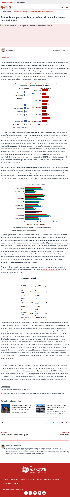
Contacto (6, 479)
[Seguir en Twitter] (30, 493)
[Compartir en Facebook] (49, 422)
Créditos (39, 479)
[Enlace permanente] (66, 422)
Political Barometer (48, 270)
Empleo (16, 483)
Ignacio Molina (10, 50)
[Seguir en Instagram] (35, 493)
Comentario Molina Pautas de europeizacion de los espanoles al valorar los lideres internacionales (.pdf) (33, 393)
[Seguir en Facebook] (26, 493)
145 (55, 270)
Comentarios (8, 11)
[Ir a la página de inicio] (7, 7)
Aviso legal (14, 479)
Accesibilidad (7, 483)
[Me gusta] (3, 422)
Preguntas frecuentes (51, 479)
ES (34, 7)
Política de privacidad (28, 479)
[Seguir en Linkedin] (39, 493)
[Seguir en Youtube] (44, 493)
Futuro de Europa (6, 57)
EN (37, 7)
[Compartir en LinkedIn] (58, 422)
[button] (62, 7)
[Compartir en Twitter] (53, 422)
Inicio (2, 11)
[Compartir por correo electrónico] (62, 422)
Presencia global (20, 2)
